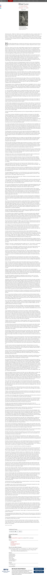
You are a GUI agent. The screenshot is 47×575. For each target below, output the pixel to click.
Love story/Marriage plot (15, 543)
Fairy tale (12, 542)
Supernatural (13, 544)
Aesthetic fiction (14, 541)
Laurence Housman (24, 6)
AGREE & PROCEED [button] (39, 571)
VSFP (10, 1)
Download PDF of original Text (17, 537)
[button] (45, 569)
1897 (27, 7)
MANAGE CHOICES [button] (39, 569)
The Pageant (21, 7)
